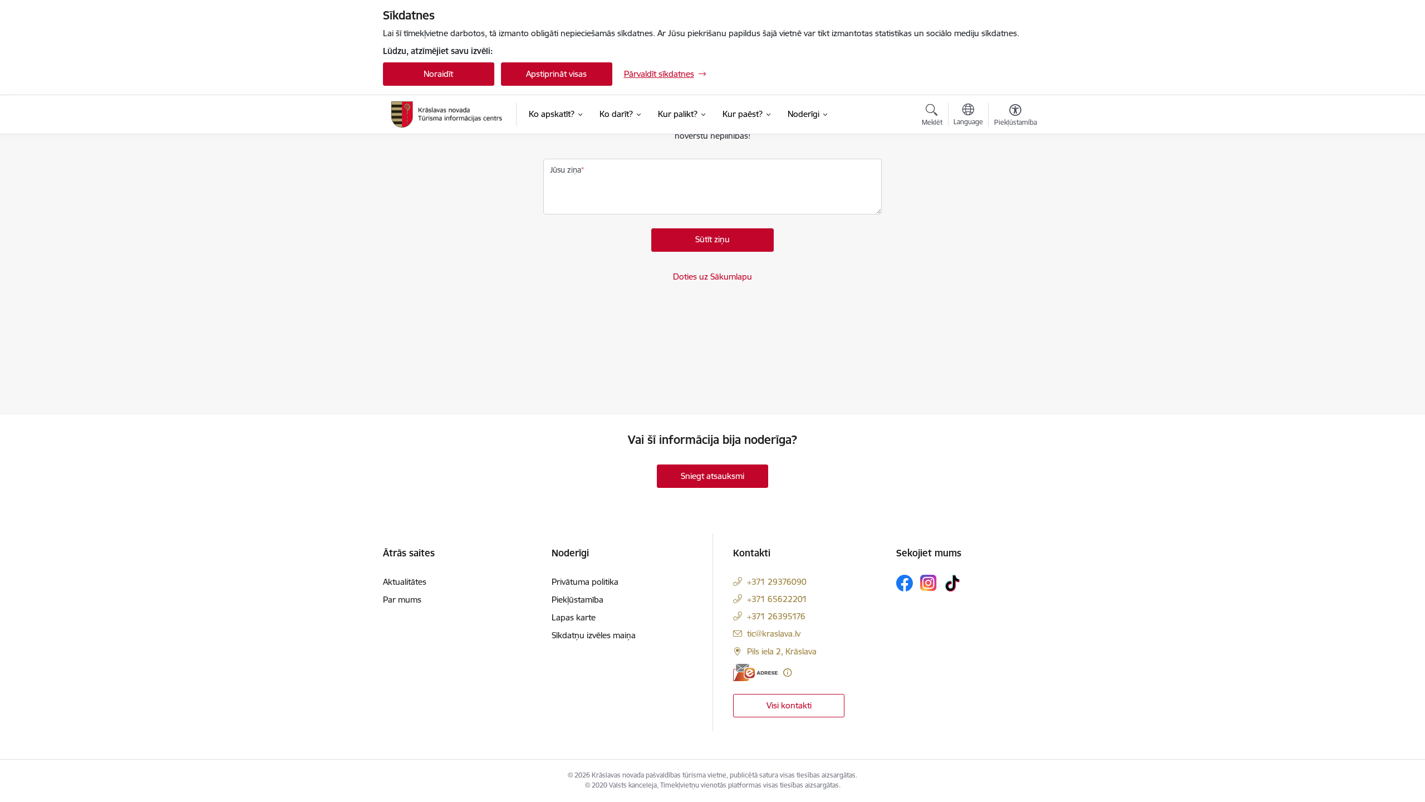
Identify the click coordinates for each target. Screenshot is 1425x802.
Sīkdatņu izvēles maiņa (594, 635)
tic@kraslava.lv (773, 633)
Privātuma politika (585, 581)
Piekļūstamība (577, 599)
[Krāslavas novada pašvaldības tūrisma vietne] (447, 114)
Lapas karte (574, 617)
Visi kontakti (789, 705)
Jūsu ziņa (565, 170)
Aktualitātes (404, 581)
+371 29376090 (777, 581)
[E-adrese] (755, 672)
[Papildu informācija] (787, 672)
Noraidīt (438, 74)
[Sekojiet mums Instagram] (928, 583)
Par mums (402, 599)
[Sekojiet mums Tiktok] (952, 583)
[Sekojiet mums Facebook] (904, 583)
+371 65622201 (777, 599)
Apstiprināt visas (556, 74)
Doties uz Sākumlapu (712, 276)
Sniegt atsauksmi (712, 476)
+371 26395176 (776, 616)
